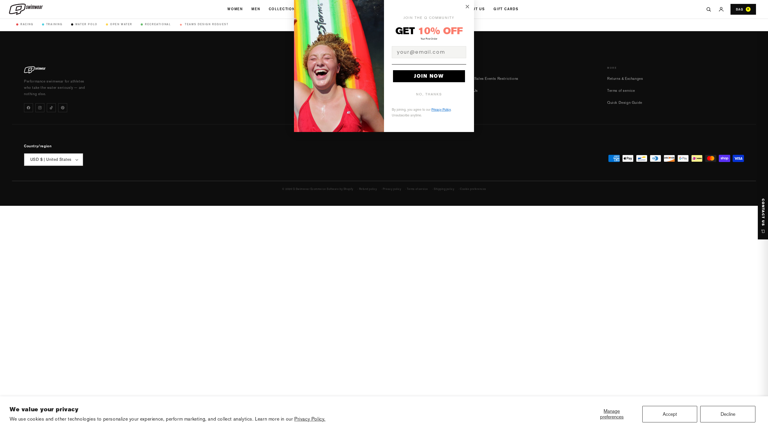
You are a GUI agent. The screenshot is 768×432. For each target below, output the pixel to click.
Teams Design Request (204, 24)
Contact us (763, 212)
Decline (728, 414)
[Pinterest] (62, 107)
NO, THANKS (429, 94)
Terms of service (621, 90)
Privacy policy (392, 189)
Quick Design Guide (624, 102)
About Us (474, 9)
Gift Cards (506, 9)
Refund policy (368, 189)
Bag (742, 9)
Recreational (158, 24)
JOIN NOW (429, 76)
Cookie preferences (473, 189)
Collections (283, 9)
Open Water (121, 24)
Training (54, 24)
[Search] (708, 9)
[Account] (721, 9)
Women (235, 9)
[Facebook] (28, 107)
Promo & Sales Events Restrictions (488, 78)
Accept (670, 414)
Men (255, 9)
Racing (27, 24)
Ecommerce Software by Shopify (331, 189)
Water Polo (86, 24)
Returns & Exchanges (625, 78)
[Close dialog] (467, 6)
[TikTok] (51, 107)
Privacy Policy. (310, 419)
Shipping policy (444, 189)
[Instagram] (39, 107)
